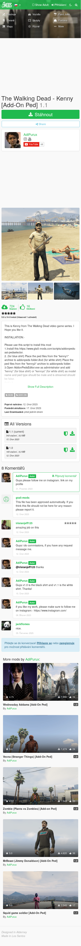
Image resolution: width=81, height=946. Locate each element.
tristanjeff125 (24, 523)
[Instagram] (25, 139)
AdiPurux (30, 134)
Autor (32, 476)
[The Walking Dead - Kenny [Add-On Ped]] (40, 244)
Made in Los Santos (13, 936)
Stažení (13, 309)
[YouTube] (29, 139)
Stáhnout (43, 114)
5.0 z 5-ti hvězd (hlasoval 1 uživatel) (19, 317)
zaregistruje (66, 643)
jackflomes (23, 624)
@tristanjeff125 (25, 567)
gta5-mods (23, 497)
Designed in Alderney (14, 932)
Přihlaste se (44, 643)
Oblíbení (30, 309)
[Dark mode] (70, 4)
